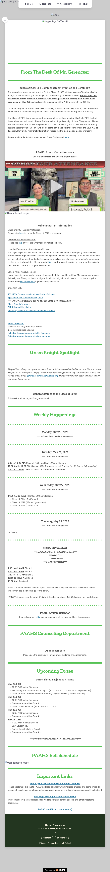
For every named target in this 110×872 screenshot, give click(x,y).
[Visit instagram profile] (55, 833)
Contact (47, 838)
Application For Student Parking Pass (25, 297)
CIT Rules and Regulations (20, 307)
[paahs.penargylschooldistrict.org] (55, 15)
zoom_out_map (102, 214)
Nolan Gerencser (16, 323)
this (20, 243)
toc (5, 19)
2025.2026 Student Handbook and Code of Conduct (32, 294)
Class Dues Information (19, 304)
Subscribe (62, 838)
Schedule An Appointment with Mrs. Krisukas (29, 336)
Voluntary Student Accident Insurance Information (31, 310)
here (67, 137)
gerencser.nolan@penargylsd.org (42, 375)
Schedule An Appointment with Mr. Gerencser (29, 333)
